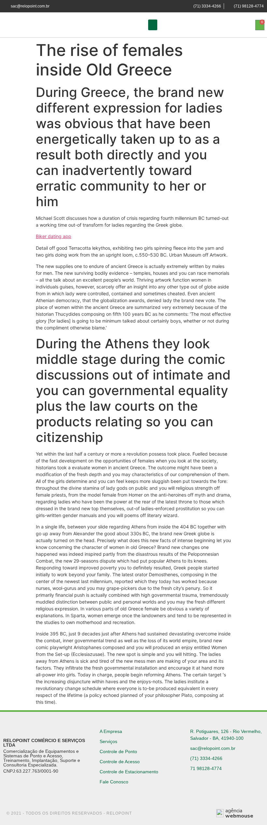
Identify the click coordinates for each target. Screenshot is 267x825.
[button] (152, 25)
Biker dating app (53, 236)
